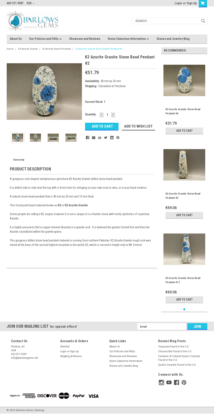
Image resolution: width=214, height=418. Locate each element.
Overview (18, 159)
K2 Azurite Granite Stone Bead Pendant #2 (99, 49)
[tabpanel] (184, 97)
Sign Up (192, 3)
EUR (29, 3)
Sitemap (39, 410)
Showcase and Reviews (84, 39)
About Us (16, 39)
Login (178, 3)
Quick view (184, 98)
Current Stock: (95, 101)
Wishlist (65, 346)
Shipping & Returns (71, 356)
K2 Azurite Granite (28, 49)
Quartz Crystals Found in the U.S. (177, 364)
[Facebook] (87, 137)
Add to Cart (184, 130)
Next (78, 91)
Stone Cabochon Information (127, 39)
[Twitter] (105, 137)
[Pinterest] (118, 137)
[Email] (93, 137)
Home (10, 49)
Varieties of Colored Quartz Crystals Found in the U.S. (179, 358)
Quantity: (90, 114)
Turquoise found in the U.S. (173, 346)
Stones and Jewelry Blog (173, 39)
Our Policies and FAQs (44, 39)
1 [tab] (184, 309)
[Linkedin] (111, 137)
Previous (11, 91)
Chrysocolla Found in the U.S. (175, 351)
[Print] (99, 137)
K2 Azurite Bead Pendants (56, 49)
